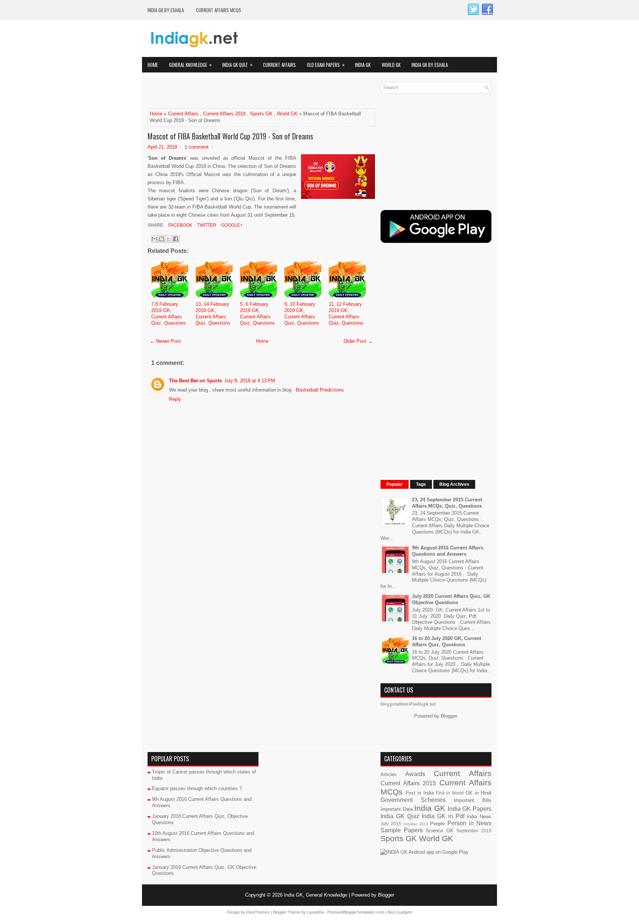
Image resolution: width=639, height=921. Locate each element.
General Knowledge (190, 64)
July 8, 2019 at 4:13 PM (249, 380)
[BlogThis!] (161, 239)
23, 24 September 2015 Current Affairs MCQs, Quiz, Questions (447, 503)
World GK (391, 64)
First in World (450, 792)
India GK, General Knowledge (315, 895)
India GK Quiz (237, 64)
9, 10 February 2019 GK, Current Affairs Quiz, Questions (301, 313)
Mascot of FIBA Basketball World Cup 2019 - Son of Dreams (230, 136)
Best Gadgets (400, 912)
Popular (394, 484)
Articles (389, 774)
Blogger (449, 716)
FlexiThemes (258, 912)
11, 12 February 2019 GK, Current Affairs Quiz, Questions (346, 313)
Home (153, 64)
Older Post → (358, 341)
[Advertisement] (234, 93)
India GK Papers (469, 809)
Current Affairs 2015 (408, 783)
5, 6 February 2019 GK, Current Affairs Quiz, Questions (257, 313)
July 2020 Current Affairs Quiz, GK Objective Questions (451, 599)
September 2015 (473, 830)
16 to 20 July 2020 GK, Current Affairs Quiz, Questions (446, 641)
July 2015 (391, 823)
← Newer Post (165, 341)
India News (479, 816)
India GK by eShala (166, 10)
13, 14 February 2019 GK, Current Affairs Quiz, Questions (213, 313)
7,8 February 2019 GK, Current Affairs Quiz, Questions (168, 313)
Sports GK (261, 113)
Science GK (439, 830)
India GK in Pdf (443, 816)
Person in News (469, 823)
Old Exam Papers (326, 64)
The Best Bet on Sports (195, 380)
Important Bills (472, 800)
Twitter (206, 225)
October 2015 (415, 824)
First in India (420, 793)
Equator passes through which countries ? (197, 788)
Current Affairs (279, 64)
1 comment (197, 147)
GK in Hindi (478, 793)
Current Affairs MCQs (218, 10)
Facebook (179, 225)
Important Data (397, 809)
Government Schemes (413, 800)
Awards (415, 774)
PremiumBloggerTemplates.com (355, 912)
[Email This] (154, 239)
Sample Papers (402, 830)
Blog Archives (454, 484)
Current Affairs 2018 (224, 113)
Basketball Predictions (320, 390)
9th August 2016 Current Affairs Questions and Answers (447, 551)
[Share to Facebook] (175, 239)
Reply (175, 399)
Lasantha (315, 912)
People (437, 823)
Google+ (231, 225)
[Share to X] (168, 239)
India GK (363, 64)
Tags (421, 484)
